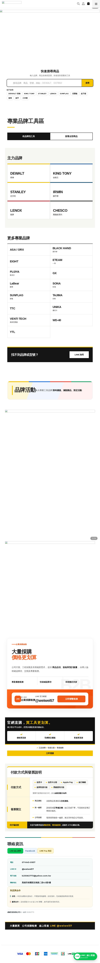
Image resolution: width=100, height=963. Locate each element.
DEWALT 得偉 (14, 93)
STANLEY (42, 93)
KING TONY (29, 93)
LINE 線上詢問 (15, 851)
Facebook (30, 851)
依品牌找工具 (28, 136)
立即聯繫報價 (71, 699)
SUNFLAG (64, 93)
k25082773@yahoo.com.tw (36, 875)
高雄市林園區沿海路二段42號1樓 (36, 882)
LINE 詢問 (79, 354)
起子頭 (83, 93)
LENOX (53, 93)
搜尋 (87, 83)
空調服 (74, 93)
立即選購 (50, 753)
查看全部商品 (71, 136)
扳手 (17, 98)
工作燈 (25, 98)
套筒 (10, 98)
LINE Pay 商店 (45, 851)
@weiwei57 (28, 869)
